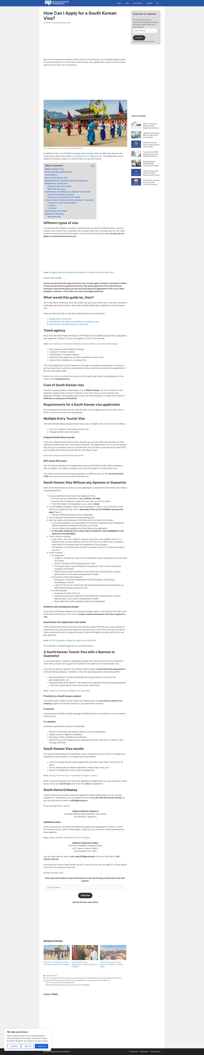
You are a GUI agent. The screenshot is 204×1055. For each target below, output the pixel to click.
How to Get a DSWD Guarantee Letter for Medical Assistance (150, 154)
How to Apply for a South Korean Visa (59, 978)
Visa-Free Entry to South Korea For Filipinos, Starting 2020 (111, 964)
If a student (51, 208)
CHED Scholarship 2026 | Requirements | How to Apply (151, 145)
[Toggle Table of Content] (91, 166)
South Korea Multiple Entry (92, 978)
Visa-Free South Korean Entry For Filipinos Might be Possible (56, 963)
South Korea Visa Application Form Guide (63, 197)
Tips (55, 976)
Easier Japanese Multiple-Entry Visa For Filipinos (69, 838)
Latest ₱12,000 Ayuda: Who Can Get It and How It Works (151, 135)
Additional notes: (54, 217)
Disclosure (144, 1052)
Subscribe (85, 895)
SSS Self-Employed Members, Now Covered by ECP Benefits (68, 985)
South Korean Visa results (56, 211)
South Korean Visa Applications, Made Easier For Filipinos (84, 964)
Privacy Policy (155, 1052)
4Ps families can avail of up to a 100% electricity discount (151, 182)
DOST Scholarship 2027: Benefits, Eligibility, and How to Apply (151, 126)
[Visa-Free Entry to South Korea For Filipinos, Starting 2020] (113, 952)
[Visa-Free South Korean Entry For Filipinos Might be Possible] (57, 952)
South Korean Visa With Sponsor (98, 980)
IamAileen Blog (57, 873)
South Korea (78, 978)
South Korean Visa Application (75, 980)
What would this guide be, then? (59, 172)
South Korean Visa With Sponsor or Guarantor (68, 324)
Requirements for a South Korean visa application (66, 181)
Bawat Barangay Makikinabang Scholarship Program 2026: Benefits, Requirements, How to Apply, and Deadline (151, 163)
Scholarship (137, 3)
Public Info (49, 976)
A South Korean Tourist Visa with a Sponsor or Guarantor (69, 200)
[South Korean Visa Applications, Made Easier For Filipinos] (85, 952)
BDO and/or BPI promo (56, 189)
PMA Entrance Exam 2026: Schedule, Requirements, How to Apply (151, 173)
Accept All (41, 1046)
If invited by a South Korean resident (61, 203)
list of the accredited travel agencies (66, 376)
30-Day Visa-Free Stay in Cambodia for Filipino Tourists (73, 775)
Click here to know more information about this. (64, 455)
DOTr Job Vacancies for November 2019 (60, 982)
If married (51, 205)
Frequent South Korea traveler (59, 186)
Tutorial (149, 3)
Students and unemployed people (60, 195)
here (87, 476)
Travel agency (51, 175)
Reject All (28, 1046)
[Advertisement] (85, 42)
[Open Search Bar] (157, 3)
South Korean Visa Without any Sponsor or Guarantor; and (74, 322)
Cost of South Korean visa (56, 178)
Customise (14, 1046)
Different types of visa (54, 169)
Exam (119, 3)
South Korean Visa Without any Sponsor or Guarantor (68, 192)
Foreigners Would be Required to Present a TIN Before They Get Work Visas (81, 272)
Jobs (127, 3)
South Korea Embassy (54, 214)
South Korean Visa (56, 980)
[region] (27, 1039)
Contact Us (133, 1052)
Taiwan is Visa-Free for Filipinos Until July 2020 (69, 691)
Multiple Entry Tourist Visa (56, 183)
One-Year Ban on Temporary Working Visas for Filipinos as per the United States (83, 344)
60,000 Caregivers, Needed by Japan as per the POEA (72, 640)
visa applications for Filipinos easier (87, 156)
